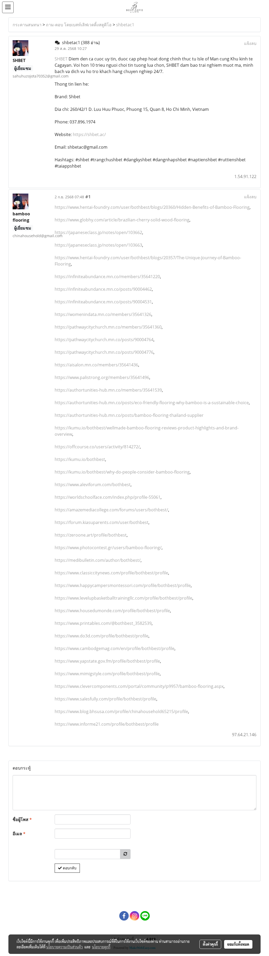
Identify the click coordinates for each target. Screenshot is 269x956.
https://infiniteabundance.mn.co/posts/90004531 (103, 302)
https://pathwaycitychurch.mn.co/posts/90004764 (104, 339)
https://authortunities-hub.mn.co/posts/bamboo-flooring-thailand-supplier (129, 415)
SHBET (61, 59)
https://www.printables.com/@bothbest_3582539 (103, 623)
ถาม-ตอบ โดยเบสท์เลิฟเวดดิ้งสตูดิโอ (79, 25)
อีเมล (19, 833)
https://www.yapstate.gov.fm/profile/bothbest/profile (107, 661)
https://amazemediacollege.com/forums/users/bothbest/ (111, 510)
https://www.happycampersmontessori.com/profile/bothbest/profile (123, 585)
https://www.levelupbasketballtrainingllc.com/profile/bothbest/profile (123, 598)
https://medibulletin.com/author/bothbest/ (98, 560)
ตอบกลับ (69, 868)
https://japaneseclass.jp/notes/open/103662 (98, 232)
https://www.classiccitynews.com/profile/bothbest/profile (111, 573)
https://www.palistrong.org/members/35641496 (102, 377)
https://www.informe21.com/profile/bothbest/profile (107, 724)
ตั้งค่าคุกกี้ (210, 944)
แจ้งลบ (250, 43)
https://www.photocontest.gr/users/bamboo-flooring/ (108, 547)
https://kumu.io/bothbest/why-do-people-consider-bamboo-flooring (122, 472)
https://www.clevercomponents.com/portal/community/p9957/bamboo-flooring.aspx (139, 686)
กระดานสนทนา (27, 25)
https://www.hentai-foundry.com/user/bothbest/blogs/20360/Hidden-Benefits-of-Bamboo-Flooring (152, 207)
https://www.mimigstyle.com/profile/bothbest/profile (107, 674)
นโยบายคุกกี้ (101, 946)
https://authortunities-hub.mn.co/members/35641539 (108, 390)
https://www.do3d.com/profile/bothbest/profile (101, 636)
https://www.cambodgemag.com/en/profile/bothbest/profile (114, 648)
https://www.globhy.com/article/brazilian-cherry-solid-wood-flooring (122, 220)
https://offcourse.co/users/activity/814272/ (97, 447)
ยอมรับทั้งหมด (238, 944)
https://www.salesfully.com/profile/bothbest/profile (105, 699)
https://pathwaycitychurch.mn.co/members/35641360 (108, 327)
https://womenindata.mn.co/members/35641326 (103, 314)
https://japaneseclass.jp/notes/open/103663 (98, 245)
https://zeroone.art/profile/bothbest (91, 535)
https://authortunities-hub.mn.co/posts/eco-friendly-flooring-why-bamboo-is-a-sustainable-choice (152, 403)
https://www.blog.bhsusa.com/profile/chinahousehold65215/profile (121, 711)
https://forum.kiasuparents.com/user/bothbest (101, 522)
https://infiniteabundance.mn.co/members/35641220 (107, 276)
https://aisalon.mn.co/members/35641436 (96, 365)
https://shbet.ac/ (89, 134)
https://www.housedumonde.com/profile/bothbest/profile (112, 611)
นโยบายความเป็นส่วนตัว (64, 946)
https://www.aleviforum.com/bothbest (93, 484)
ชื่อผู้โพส (22, 819)
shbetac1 (125, 25)
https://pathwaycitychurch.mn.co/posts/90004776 (104, 352)
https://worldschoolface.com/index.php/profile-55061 (108, 497)
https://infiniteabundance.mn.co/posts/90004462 (103, 289)
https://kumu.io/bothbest (80, 459)
